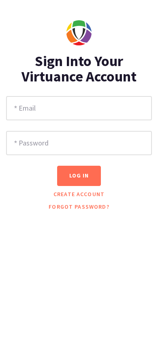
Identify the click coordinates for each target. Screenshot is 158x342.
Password (34, 142)
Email (27, 108)
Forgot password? (79, 206)
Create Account (79, 194)
